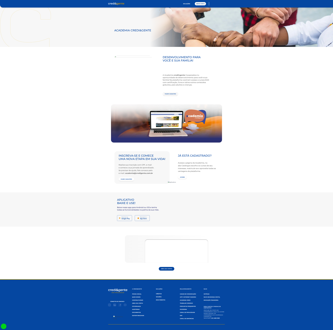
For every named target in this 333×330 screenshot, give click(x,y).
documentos (136, 312)
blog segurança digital (212, 297)
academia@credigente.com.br (139, 173)
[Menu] (220, 3)
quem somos (136, 297)
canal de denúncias (187, 318)
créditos (159, 293)
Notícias (206, 294)
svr (181, 315)
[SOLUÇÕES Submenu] (191, 3)
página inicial (136, 294)
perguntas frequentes (188, 306)
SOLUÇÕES (186, 4)
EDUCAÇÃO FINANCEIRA (211, 300)
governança (136, 306)
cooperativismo (137, 300)
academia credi (185, 300)
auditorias (136, 309)
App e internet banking (188, 297)
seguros (159, 297)
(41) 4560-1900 (215, 318)
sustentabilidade (138, 315)
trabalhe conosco (186, 303)
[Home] (116, 4)
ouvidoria (183, 309)
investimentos (160, 300)
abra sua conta (137, 303)
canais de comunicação (188, 294)
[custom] (109, 305)
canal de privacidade (187, 312)
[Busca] (211, 4)
